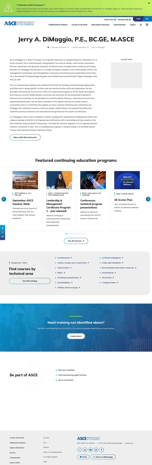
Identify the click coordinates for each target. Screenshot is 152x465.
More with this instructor (25, 137)
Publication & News (18, 443)
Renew (46, 447)
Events (13, 453)
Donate (46, 438)
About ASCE (15, 463)
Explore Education (17, 448)
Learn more (76, 336)
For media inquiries (50, 457)
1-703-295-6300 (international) (109, 443)
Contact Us (129, 443)
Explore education (79, 47)
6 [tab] (77, 233)
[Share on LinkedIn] (3, 236)
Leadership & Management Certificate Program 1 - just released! (58, 206)
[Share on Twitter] (3, 232)
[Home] (48, 47)
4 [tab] (72, 233)
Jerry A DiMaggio (98, 47)
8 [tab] (81, 233)
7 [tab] (79, 233)
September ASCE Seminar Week (23, 202)
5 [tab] (74, 233)
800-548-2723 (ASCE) (86, 443)
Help (45, 462)
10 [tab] (85, 233)
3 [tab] (70, 233)
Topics (133, 24)
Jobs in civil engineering (52, 452)
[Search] (140, 24)
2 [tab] (68, 233)
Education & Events (100, 24)
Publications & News (58, 24)
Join (44, 442)
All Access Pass (123, 199)
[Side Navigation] (147, 24)
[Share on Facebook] (3, 229)
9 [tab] (83, 233)
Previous (4, 199)
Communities (120, 24)
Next (148, 199)
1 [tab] (66, 233)
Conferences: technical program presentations (91, 204)
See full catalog (30, 281)
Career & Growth (79, 24)
